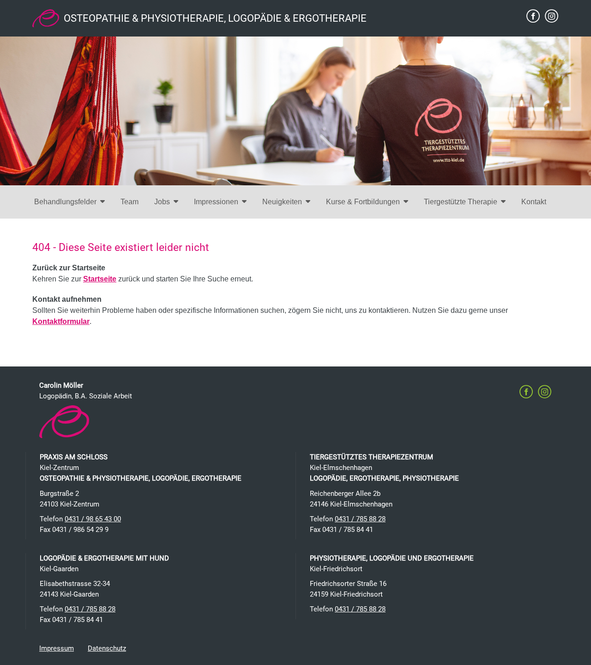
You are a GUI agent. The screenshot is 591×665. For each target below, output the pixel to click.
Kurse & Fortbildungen (363, 202)
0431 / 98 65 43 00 (93, 519)
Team (130, 202)
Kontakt (533, 202)
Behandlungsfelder (65, 202)
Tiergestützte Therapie (460, 202)
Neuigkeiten (282, 202)
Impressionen (216, 202)
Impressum (56, 648)
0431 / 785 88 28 (360, 519)
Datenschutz (107, 648)
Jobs (162, 202)
